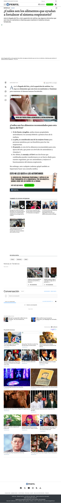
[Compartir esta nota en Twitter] (5, 87)
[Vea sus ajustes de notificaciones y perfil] (55, 4)
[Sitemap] (40, 488)
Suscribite (50, 4)
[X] (25, 488)
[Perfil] (30, 484)
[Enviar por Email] (5, 96)
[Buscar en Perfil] (56, 1)
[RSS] (36, 488)
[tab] (10, 301)
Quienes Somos (14, 493)
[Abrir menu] (5, 4)
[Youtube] (29, 488)
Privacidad (27, 493)
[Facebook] (21, 488)
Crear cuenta (53, 291)
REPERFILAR (7, 8)
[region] (30, 309)
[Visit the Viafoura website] (54, 327)
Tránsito (47, 493)
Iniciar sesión (47, 291)
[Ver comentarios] (56, 8)
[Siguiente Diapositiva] (56, 277)
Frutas (12, 259)
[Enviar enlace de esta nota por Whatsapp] (5, 91)
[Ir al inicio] (12, 4)
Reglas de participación (39, 493)
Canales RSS (7, 493)
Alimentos (19, 259)
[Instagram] (33, 488)
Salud (26, 259)
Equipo (31, 493)
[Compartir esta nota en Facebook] (5, 82)
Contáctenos (21, 493)
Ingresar (42, 4)
